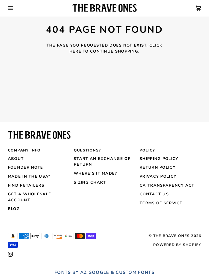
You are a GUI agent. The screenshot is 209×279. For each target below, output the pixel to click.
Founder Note (25, 167)
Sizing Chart (90, 182)
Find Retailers (26, 185)
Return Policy (158, 167)
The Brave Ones (171, 235)
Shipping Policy (159, 158)
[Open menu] (16, 8)
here (75, 51)
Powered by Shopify (177, 244)
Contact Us (154, 194)
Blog (14, 208)
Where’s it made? (95, 173)
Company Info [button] (24, 150)
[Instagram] (10, 254)
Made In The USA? (29, 176)
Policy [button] (147, 150)
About (16, 158)
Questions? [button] (87, 150)
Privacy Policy (158, 176)
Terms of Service (161, 203)
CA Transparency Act (167, 185)
